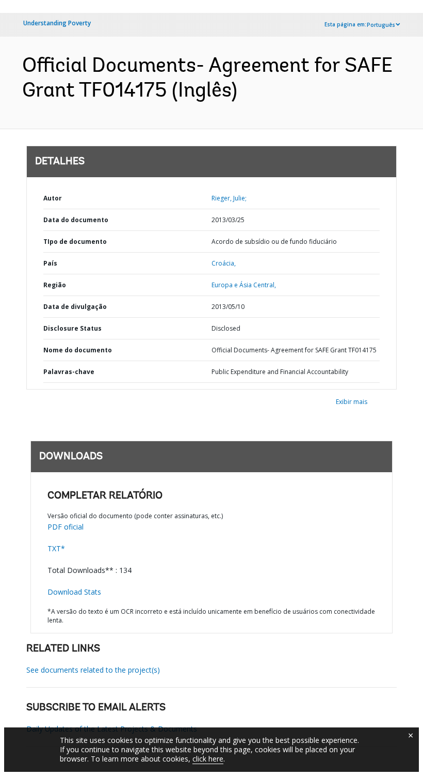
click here (207, 759)
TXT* (56, 548)
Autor (52, 198)
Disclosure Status (72, 328)
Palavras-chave (68, 371)
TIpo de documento (75, 241)
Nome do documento (77, 350)
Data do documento (75, 219)
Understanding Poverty (57, 23)
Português (381, 24)
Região (54, 285)
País (50, 263)
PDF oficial (65, 527)
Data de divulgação (75, 306)
